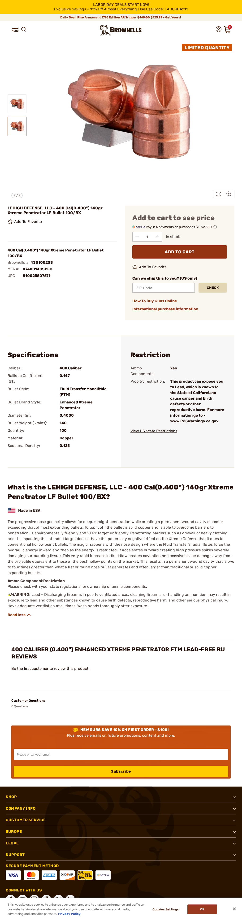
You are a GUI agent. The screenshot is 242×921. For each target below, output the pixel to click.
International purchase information (165, 309)
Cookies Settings (165, 909)
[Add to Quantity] (157, 237)
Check (213, 288)
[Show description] (19, 615)
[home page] (121, 30)
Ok (202, 909)
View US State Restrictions (153, 431)
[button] (15, 29)
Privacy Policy (69, 914)
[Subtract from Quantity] (137, 237)
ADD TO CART (179, 252)
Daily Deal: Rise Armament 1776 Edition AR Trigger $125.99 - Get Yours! (121, 17)
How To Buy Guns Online (154, 301)
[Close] (234, 909)
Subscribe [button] (121, 771)
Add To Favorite (28, 221)
